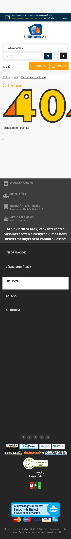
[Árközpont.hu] (58, 446)
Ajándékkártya (21, 182)
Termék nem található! (33, 77)
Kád (16, 77)
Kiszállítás (18, 194)
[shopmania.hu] (28, 446)
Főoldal (6, 77)
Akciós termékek (22, 217)
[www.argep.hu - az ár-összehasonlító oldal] (12, 446)
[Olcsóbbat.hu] (45, 446)
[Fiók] (63, 56)
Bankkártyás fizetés (25, 206)
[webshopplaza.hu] (56, 453)
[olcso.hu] (13, 452)
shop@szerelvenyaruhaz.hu (27, 18)
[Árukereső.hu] (34, 452)
